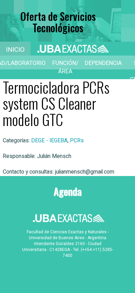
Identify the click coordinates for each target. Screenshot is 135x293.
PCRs (77, 140)
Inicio (15, 49)
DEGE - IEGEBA (49, 140)
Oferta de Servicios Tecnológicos (58, 21)
